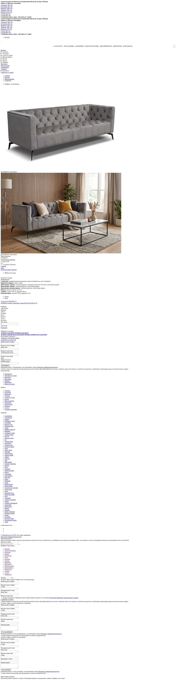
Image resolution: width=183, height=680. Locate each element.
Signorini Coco (9, 493)
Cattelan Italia (9, 441)
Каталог (7, 37)
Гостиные (5, 53)
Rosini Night (8, 486)
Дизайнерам (105, 46)
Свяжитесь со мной (7, 72)
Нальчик (7, 559)
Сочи (6, 557)
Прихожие (8, 402)
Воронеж (7, 552)
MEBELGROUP (10, 429)
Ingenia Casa (8, 424)
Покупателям (91, 46)
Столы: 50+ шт (5, 13)
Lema (6, 482)
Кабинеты (8, 394)
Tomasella (8, 498)
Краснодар (8, 556)
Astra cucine (8, 450)
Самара (7, 571)
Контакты (127, 46)
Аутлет (4, 60)
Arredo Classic (9, 435)
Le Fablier (8, 423)
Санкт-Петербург (10, 550)
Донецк (7, 561)
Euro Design (8, 476)
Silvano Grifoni (9, 447)
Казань (7, 554)
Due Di (7, 436)
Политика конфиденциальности (11, 537)
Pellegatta (7, 481)
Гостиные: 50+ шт (6, 7)
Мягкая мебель (7, 57)
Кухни (7, 399)
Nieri (6, 467)
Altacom (7, 459)
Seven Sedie (8, 489)
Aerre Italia (8, 505)
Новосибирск (9, 568)
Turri (6, 496)
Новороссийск (9, 566)
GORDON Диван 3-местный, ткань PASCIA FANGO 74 (19, 303)
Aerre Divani (8, 453)
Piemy (6, 479)
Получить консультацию (9, 269)
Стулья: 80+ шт (6, 15)
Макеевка (8, 562)
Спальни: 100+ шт (7, 5)
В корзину (4, 328)
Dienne (7, 508)
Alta (6, 460)
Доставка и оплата (11, 375)
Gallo (6, 522)
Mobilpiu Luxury (10, 421)
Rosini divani (9, 484)
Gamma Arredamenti (11, 503)
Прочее (4, 59)
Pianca (7, 472)
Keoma (7, 465)
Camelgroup (8, 416)
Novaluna (7, 517)
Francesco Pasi (9, 438)
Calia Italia (8, 474)
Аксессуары (8, 404)
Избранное (8, 382)
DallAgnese (8, 506)
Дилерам (117, 46)
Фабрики (79, 46)
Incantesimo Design (10, 520)
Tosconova (8, 443)
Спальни (5, 52)
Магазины (69, 46)
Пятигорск (8, 569)
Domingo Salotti (9, 513)
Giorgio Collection (10, 464)
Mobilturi (7, 431)
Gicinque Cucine (10, 433)
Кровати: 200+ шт (6, 8)
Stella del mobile (10, 494)
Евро (6, 298)
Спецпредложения (11, 409)
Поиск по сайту (10, 384)
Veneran (7, 510)
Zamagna (7, 469)
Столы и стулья (7, 55)
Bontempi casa (9, 426)
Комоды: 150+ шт (6, 12)
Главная (7, 76)
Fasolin (7, 419)
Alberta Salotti (9, 455)
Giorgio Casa (9, 445)
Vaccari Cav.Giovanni (11, 488)
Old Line (7, 477)
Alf (6, 440)
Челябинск (8, 574)
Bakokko (7, 452)
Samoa (7, 501)
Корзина (7, 381)
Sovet (6, 491)
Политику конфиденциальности (47, 367)
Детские (7, 396)
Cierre (6, 428)
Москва (7, 549)
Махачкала (8, 564)
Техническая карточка (8, 260)
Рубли (7, 296)
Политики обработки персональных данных (63, 598)
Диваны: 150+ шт (6, 10)
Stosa (6, 448)
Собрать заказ (3, 267)
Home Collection (10, 512)
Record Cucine (9, 518)
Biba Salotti (8, 462)
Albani (7, 457)
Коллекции (8, 374)
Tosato (7, 515)
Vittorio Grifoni (9, 470)
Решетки (7, 406)
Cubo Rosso (8, 417)
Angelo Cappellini (10, 500)
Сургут (7, 573)
